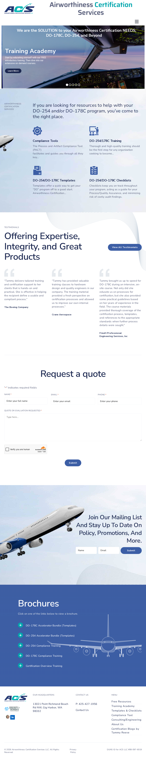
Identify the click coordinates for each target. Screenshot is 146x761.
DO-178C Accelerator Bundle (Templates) (51, 625)
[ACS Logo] (19, 4)
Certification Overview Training (44, 666)
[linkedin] (12, 717)
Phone (102, 394)
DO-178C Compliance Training (44, 656)
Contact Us (82, 710)
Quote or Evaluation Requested (23, 410)
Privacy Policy (73, 751)
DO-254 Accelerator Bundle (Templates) (50, 635)
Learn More (13, 71)
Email (55, 394)
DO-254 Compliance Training (43, 645)
